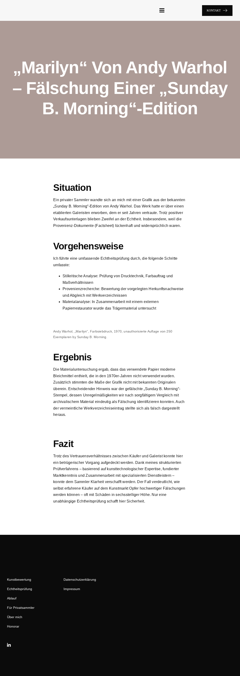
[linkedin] (9, 645)
